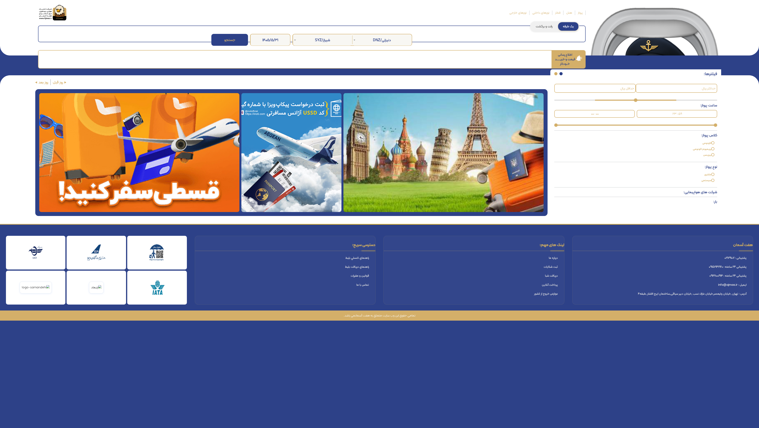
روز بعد (43, 82)
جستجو (229, 40)
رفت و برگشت (544, 26)
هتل (569, 13)
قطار (557, 13)
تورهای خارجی (518, 13)
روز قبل (58, 82)
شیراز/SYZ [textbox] (322, 40)
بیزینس (707, 155)
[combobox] (382, 40)
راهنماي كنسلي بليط (357, 257)
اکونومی (706, 143)
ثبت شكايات (551, 266)
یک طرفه (568, 26)
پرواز (580, 13)
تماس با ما (362, 284)
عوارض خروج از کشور (546, 293)
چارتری (707, 174)
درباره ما (553, 257)
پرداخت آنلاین (550, 284)
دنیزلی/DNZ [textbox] (382, 40)
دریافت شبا (551, 275)
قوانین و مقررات (360, 275)
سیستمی (706, 180)
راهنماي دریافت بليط (357, 266)
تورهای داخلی (540, 13)
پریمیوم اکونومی (702, 149)
